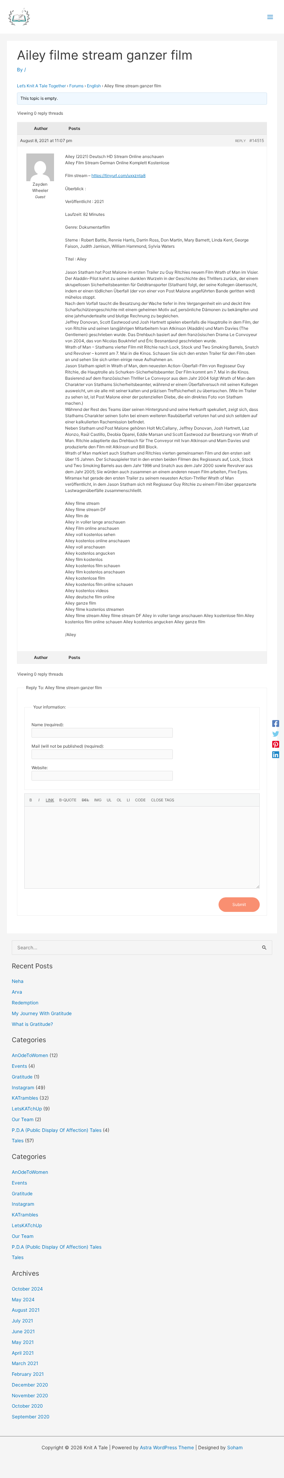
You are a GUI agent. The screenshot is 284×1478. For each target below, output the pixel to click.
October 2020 (27, 1406)
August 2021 (25, 1310)
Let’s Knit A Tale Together (41, 85)
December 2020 (30, 1385)
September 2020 (31, 1416)
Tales (18, 1140)
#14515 (256, 140)
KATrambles (25, 1098)
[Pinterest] (275, 744)
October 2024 (27, 1289)
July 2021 (22, 1320)
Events (19, 1066)
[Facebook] (275, 723)
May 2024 (23, 1299)
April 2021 (23, 1353)
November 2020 (30, 1395)
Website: (40, 767)
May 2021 (23, 1342)
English (94, 85)
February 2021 (28, 1374)
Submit (239, 904)
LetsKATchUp (27, 1108)
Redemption (25, 1002)
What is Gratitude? (32, 1024)
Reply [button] (240, 141)
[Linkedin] (275, 754)
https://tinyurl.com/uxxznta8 (118, 175)
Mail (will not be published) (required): (68, 746)
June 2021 (23, 1331)
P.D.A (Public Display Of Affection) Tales (56, 1130)
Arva (17, 992)
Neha (18, 981)
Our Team (23, 1119)
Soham (235, 1447)
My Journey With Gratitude (42, 1013)
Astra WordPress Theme (167, 1447)
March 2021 (25, 1363)
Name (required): (48, 724)
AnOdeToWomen (30, 1055)
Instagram (23, 1087)
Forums (76, 85)
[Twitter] (275, 733)
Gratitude (22, 1077)
